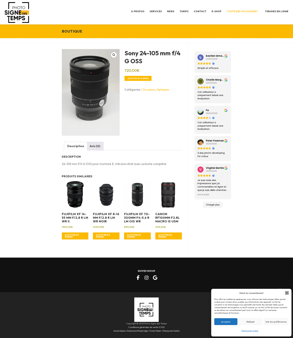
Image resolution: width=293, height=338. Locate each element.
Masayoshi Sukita (171, 330)
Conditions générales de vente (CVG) (146, 327)
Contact (200, 11)
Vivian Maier (155, 330)
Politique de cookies (249, 331)
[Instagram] (146, 277)
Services (156, 11)
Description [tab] (75, 146)
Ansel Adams (120, 330)
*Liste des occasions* (242, 11)
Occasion (148, 89)
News (170, 11)
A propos (138, 11)
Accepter (226, 321)
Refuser (250, 321)
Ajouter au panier (138, 78)
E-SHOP (217, 11)
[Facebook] (138, 277)
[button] (286, 292)
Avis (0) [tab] (95, 146)
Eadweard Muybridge (137, 330)
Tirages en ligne (276, 11)
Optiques (163, 89)
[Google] (155, 277)
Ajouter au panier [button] (72, 236)
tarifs (184, 11)
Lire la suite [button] (203, 194)
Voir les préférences (276, 321)
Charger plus (213, 204)
